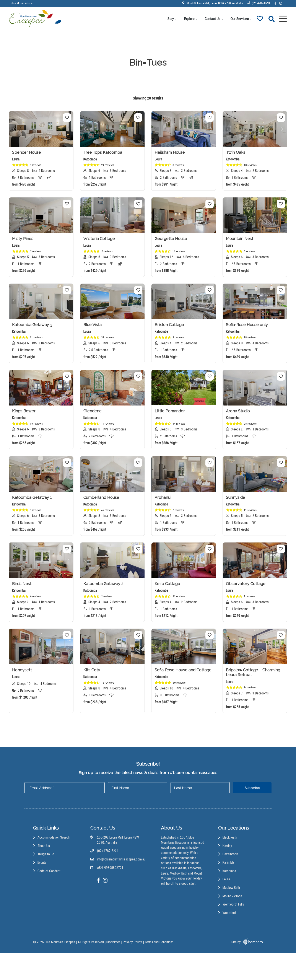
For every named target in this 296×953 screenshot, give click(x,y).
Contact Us (212, 18)
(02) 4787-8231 (261, 3)
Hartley (227, 846)
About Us (43, 846)
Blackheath (230, 837)
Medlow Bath (231, 888)
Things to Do (45, 854)
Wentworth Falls (233, 904)
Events (41, 862)
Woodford (229, 913)
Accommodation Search (53, 837)
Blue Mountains (20, 3)
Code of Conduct (48, 871)
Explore (189, 18)
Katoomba (229, 871)
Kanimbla (228, 862)
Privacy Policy (132, 942)
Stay (171, 18)
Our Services (240, 18)
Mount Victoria (232, 896)
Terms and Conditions (159, 942)
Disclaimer (113, 942)
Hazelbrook (230, 854)
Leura (226, 879)
